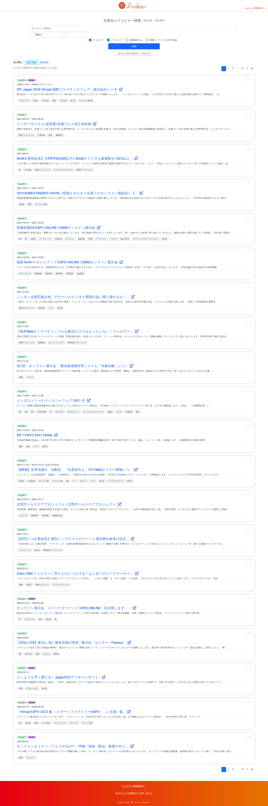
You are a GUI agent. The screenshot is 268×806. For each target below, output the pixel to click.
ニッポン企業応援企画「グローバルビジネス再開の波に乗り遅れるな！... (73, 297)
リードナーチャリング (61, 585)
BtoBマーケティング (84, 170)
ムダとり (46, 654)
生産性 (35, 101)
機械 (20, 446)
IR (55, 619)
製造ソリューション (26, 135)
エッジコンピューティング (93, 412)
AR (67, 481)
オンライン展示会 (86, 101)
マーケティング (45, 239)
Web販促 (41, 343)
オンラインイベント (56, 343)
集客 (20, 758)
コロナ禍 (63, 101)
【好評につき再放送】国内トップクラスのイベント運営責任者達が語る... (73, 539)
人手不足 (45, 101)
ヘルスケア (23, 516)
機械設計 (59, 135)
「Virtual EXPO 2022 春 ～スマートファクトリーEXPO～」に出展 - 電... (71, 712)
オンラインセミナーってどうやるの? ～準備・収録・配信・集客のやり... (73, 746)
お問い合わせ (145, 793)
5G (20, 412)
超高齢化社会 (57, 516)
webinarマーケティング (77, 343)
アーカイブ (116, 40)
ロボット (83, 481)
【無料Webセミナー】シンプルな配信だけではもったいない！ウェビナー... (75, 331)
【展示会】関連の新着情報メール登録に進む (134, 54)
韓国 (29, 204)
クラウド (113, 239)
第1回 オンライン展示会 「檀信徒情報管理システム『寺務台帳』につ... (73, 366)
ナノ (74, 481)
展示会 (164, 239)
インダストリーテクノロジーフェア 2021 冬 (51, 401)
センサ (118, 412)
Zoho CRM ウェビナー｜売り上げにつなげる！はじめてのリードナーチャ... (75, 573)
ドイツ (51, 308)
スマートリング (60, 723)
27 (242, 68)
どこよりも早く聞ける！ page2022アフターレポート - (59, 677)
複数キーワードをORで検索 (163, 40)
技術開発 (80, 274)
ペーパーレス (101, 239)
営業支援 (58, 239)
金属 (50, 135)
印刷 (20, 688)
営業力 (29, 585)
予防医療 (45, 516)
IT (51, 412)
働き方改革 (125, 239)
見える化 (28, 654)
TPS (40, 619)
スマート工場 (57, 481)
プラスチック (24, 101)
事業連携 (38, 274)
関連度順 (44, 62)
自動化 (33, 239)
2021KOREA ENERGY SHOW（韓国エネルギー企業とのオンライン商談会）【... (77, 193)
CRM (90, 239)
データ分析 (46, 723)
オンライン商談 (41, 204)
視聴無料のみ (136, 40)
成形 (54, 101)
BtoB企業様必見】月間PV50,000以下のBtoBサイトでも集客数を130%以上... (75, 158)
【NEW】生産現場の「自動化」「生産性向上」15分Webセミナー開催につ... (75, 470)
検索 (134, 46)
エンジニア (74, 723)
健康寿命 (34, 516)
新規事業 (48, 274)
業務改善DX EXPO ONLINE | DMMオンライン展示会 (56, 228)
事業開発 (59, 274)
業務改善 (81, 239)
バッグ (36, 446)
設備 (37, 654)
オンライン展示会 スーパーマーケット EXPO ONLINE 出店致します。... (74, 608)
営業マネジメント (42, 585)
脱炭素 (21, 204)
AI (20, 170)
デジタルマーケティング (63, 170)
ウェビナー (98, 40)
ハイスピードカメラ (115, 481)
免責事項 (132, 793)
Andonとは (121, 793)
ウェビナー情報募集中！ (255, 8)
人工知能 (27, 170)
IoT (32, 412)
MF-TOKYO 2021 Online (35, 435)
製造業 (56, 654)
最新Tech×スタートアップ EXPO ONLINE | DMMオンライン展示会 (68, 262)
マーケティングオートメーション (145, 239)
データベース (30, 619)
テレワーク (70, 239)
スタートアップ (25, 274)
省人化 (72, 101)
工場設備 (41, 135)
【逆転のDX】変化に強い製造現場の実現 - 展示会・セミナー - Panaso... (72, 643)
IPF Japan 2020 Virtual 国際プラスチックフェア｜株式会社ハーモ (67, 89)
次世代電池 (42, 412)
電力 (137, 412)
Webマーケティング (42, 170)
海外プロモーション (26, 308)
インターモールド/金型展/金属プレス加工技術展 (54, 124)
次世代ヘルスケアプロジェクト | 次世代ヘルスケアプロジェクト (67, 504)
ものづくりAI (43, 481)
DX (20, 239)
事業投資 (69, 274)
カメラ (92, 481)
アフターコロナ (32, 688)
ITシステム (60, 412)
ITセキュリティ (74, 412)
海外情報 (41, 308)
